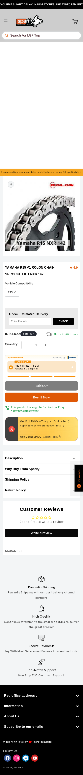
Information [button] (13, 706)
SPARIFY (18, 767)
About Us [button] (12, 716)
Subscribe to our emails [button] (23, 726)
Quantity (11, 344)
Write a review (41, 533)
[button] (8, 21)
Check (63, 321)
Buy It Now (41, 397)
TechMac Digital (42, 742)
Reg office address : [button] (20, 695)
